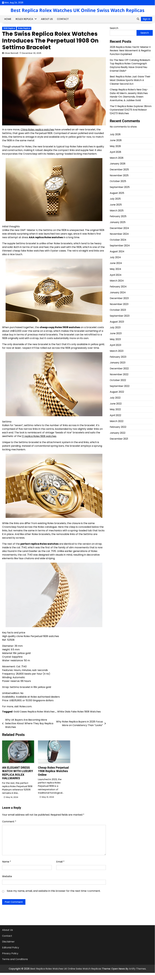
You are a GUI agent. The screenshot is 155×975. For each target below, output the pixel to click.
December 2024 (119, 228)
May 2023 (115, 339)
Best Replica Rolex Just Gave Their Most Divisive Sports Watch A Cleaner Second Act (130, 80)
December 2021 (119, 438)
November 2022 (119, 374)
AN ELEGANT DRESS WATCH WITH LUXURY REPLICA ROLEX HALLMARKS (17, 773)
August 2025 (117, 193)
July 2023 (115, 327)
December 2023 (119, 298)
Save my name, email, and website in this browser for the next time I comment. (54, 891)
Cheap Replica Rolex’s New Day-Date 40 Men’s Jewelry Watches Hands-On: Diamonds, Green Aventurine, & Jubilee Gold (129, 95)
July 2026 (115, 134)
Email (60, 861)
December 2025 (119, 169)
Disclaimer (8, 941)
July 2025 (115, 198)
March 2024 (117, 280)
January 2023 (117, 362)
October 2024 (118, 240)
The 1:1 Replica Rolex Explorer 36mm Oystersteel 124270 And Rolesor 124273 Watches (131, 109)
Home (7, 19)
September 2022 (119, 386)
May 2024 (115, 269)
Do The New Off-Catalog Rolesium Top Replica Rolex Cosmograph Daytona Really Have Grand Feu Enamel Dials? (130, 65)
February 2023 (118, 357)
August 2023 (117, 321)
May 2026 (115, 146)
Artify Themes (137, 968)
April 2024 (115, 275)
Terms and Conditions (15, 959)
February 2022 (118, 427)
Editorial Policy (10, 947)
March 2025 (117, 210)
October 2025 (118, 181)
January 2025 (118, 222)
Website (7, 876)
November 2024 (119, 234)
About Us (47, 19)
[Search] (138, 19)
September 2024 (120, 245)
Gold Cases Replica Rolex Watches (34, 711)
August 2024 (117, 251)
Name (6, 861)
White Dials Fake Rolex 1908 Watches (79, 711)
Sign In (146, 19)
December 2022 (119, 368)
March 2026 (116, 158)
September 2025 (120, 187)
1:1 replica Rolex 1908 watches (39, 436)
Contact (63, 19)
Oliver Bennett (11, 53)
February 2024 (118, 286)
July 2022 (115, 397)
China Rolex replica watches (37, 129)
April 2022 (115, 415)
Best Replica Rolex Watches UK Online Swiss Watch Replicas (77, 10)
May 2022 (115, 409)
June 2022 (116, 403)
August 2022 (117, 392)
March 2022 (116, 421)
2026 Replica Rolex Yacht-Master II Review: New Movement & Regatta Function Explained (130, 50)
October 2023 (118, 310)
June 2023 (116, 333)
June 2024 (116, 263)
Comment (9, 821)
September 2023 (119, 316)
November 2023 (119, 304)
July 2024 (115, 257)
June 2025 (116, 204)
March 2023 (116, 351)
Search (114, 28)
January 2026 (117, 163)
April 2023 (115, 345)
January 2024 (118, 292)
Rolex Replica (24, 19)
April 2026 (115, 152)
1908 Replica (9, 28)
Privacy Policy (10, 953)
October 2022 (118, 380)
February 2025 (118, 216)
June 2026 (116, 140)
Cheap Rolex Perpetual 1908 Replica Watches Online (53, 771)
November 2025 (119, 175)
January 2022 (117, 433)
